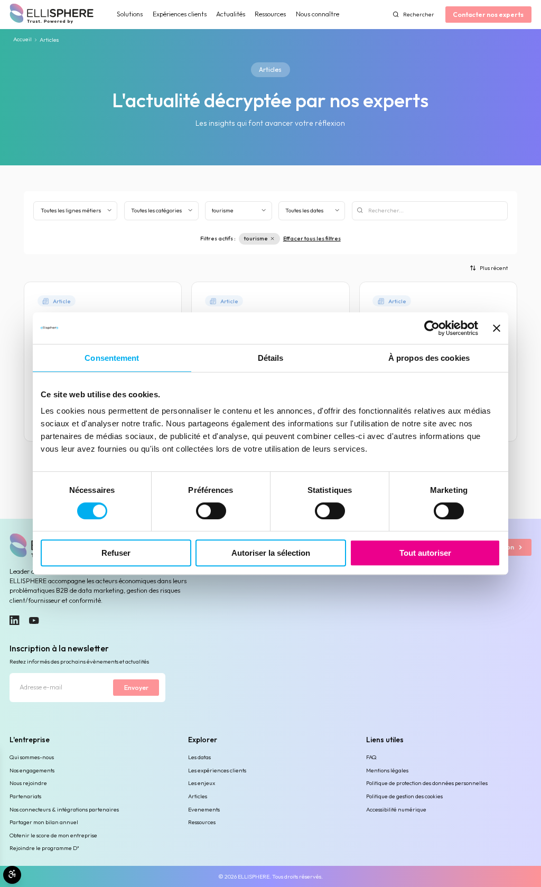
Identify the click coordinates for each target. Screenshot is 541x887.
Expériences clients (180, 14)
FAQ (371, 757)
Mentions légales (387, 770)
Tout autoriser (425, 552)
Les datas (199, 757)
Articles (197, 796)
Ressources (270, 14)
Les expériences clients (217, 770)
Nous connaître (317, 14)
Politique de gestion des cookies (404, 796)
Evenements (204, 809)
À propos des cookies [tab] (429, 357)
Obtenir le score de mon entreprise (53, 835)
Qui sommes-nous (32, 757)
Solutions (130, 14)
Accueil (22, 39)
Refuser (115, 552)
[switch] (211, 510)
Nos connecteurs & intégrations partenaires (64, 809)
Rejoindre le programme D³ (44, 848)
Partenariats (25, 796)
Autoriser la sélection (270, 552)
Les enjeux (201, 783)
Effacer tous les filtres (312, 238)
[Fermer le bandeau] (496, 328)
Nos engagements (32, 770)
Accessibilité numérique (396, 809)
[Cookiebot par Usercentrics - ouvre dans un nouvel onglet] (432, 328)
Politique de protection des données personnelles (427, 783)
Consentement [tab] (112, 357)
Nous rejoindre (28, 783)
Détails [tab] (271, 357)
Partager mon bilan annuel (44, 822)
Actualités (230, 14)
